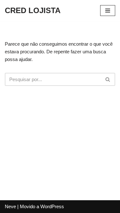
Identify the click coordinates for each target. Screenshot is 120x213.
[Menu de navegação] (107, 10)
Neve (10, 206)
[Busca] (108, 79)
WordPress (52, 206)
